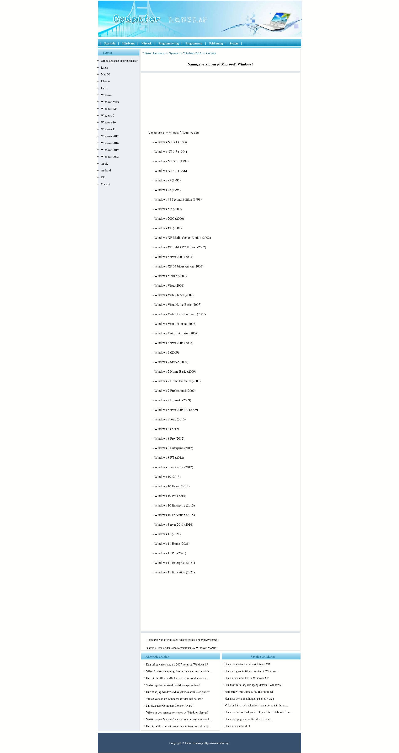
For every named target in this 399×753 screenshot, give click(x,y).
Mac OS (106, 74)
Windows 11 (108, 129)
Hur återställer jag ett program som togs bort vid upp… (178, 726)
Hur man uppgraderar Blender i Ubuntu (248, 719)
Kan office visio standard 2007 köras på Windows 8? (177, 664)
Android (106, 170)
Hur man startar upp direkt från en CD (247, 664)
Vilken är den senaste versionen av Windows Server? (177, 712)
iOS (103, 177)
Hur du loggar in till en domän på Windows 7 (251, 671)
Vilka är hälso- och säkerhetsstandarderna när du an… (256, 705)
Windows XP (109, 109)
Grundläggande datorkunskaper (119, 61)
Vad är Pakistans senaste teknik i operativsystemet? (188, 640)
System (234, 43)
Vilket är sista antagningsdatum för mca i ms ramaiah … (179, 671)
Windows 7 (107, 115)
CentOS (105, 184)
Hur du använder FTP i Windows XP (246, 678)
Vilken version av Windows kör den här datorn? (174, 699)
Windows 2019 (110, 150)
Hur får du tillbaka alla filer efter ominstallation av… (177, 678)
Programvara (194, 43)
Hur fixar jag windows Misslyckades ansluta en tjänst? (177, 692)
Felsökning (216, 43)
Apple (104, 163)
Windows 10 (108, 122)
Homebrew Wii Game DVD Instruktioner (249, 692)
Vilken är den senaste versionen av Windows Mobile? (186, 648)
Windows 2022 (110, 157)
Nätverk (147, 43)
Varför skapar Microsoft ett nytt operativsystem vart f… (179, 719)
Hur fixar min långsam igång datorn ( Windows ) (253, 685)
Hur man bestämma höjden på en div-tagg (249, 698)
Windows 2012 (110, 136)
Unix (104, 88)
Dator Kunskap (154, 53)
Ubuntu (105, 81)
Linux (104, 67)
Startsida (110, 43)
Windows (106, 95)
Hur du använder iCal (237, 726)
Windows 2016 (110, 143)
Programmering (169, 43)
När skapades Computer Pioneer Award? (169, 705)
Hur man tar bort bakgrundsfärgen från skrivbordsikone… (259, 712)
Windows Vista (110, 102)
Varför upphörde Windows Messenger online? (173, 685)
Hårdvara (128, 43)
